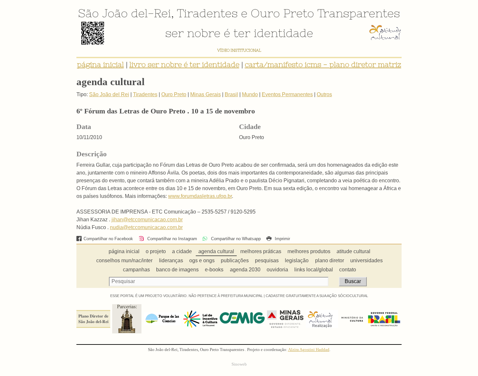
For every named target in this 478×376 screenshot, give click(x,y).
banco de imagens (177, 269)
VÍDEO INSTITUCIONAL (239, 50)
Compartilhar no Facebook (108, 238)
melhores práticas (260, 251)
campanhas (136, 269)
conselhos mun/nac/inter (124, 260)
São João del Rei (109, 94)
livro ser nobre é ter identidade (184, 64)
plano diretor (329, 260)
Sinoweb (239, 364)
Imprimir (281, 238)
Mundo (250, 94)
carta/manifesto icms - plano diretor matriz (323, 64)
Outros (324, 94)
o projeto (156, 251)
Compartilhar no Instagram (171, 238)
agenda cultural (216, 251)
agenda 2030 (245, 269)
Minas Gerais (205, 94)
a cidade (182, 251)
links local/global (313, 269)
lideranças (171, 260)
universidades (366, 260)
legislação (297, 260)
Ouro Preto (282, 12)
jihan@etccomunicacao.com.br (147, 219)
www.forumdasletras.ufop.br (200, 196)
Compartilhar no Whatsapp (235, 238)
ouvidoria (277, 269)
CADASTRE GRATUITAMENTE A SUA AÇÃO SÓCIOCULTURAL (317, 296)
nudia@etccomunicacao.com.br (146, 227)
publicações (235, 260)
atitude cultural (353, 251)
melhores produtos (308, 251)
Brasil (231, 94)
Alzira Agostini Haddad (308, 349)
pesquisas (267, 260)
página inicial (100, 64)
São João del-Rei (124, 12)
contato (347, 269)
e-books (214, 269)
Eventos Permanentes (287, 94)
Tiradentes (207, 12)
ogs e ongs (202, 260)
